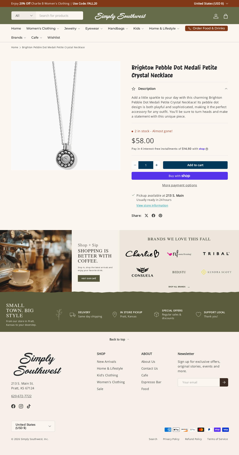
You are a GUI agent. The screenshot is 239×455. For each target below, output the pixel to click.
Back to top (118, 339)
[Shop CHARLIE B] (142, 253)
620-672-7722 (21, 396)
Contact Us (149, 368)
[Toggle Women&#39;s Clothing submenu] (58, 29)
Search (153, 439)
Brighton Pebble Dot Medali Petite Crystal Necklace (53, 47)
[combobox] (47, 15)
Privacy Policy (171, 439)
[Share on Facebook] (153, 215)
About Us (148, 361)
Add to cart (195, 165)
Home (16, 28)
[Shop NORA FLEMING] (179, 253)
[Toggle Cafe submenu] (41, 38)
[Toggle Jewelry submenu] (79, 29)
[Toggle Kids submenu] (142, 29)
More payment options (179, 185)
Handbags (116, 28)
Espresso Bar (151, 382)
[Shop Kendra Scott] (216, 272)
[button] (226, 16)
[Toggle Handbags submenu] (127, 29)
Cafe (34, 37)
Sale (100, 389)
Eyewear (92, 28)
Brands (16, 37)
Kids (136, 28)
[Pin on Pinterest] (160, 215)
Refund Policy (193, 439)
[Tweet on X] (146, 215)
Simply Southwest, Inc (34, 439)
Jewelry (70, 28)
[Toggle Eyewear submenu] (101, 29)
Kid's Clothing (107, 375)
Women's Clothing (40, 28)
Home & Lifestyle (162, 28)
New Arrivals (106, 361)
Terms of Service (217, 439)
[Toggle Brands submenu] (25, 38)
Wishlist (53, 37)
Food (145, 389)
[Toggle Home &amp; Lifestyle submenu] (178, 29)
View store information (152, 205)
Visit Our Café (89, 278)
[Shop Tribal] (216, 253)
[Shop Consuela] (142, 272)
